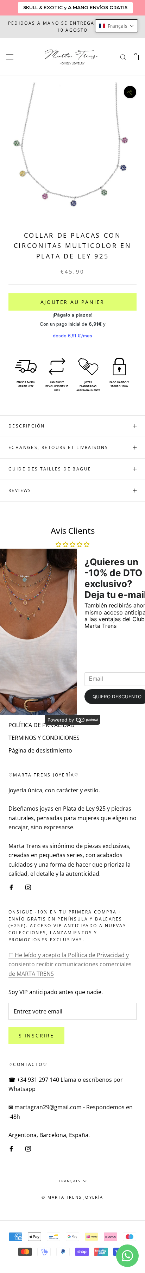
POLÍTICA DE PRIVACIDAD (41, 725)
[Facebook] (11, 886)
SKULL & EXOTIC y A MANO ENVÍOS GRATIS (75, 7)
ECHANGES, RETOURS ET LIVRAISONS (58, 447)
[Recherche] (123, 57)
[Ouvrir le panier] (136, 56)
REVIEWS (20, 490)
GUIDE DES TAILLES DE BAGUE (49, 469)
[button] (116, 26)
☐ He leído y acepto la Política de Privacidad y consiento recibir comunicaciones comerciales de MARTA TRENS (70, 964)
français (69, 1180)
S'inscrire (36, 1035)
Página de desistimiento (40, 750)
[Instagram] (28, 886)
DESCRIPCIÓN (26, 426)
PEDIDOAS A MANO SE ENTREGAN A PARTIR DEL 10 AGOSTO (72, 26)
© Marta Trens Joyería (72, 1197)
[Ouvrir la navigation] (9, 57)
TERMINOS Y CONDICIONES (44, 738)
